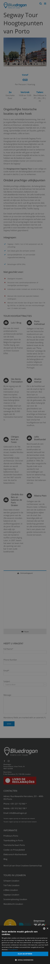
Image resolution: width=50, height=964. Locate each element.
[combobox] (44, 928)
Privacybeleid (12, 950)
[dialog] (25, 945)
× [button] (47, 928)
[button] (25, 960)
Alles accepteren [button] (25, 954)
